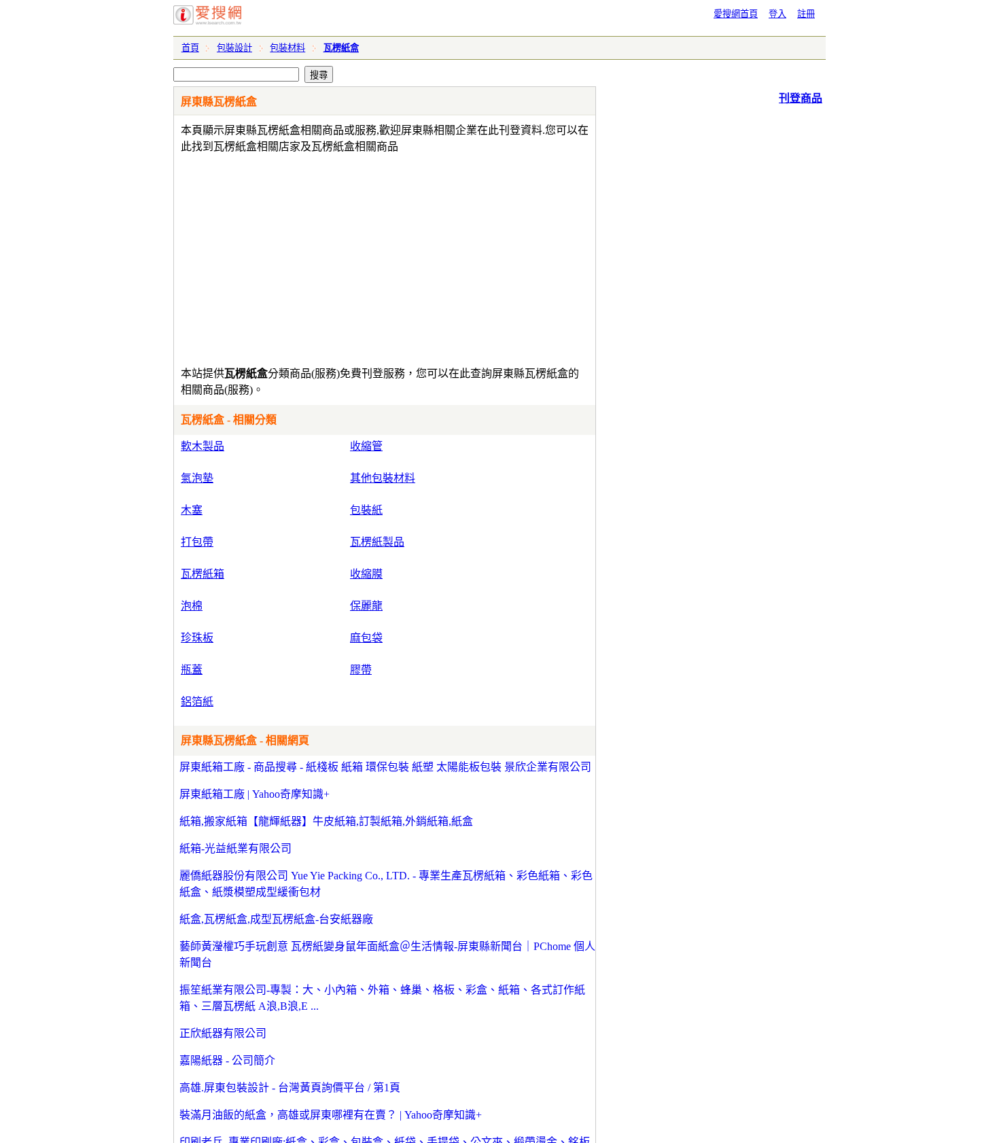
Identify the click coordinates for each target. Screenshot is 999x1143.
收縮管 (366, 446)
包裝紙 (366, 510)
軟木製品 (202, 446)
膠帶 (361, 669)
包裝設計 (234, 48)
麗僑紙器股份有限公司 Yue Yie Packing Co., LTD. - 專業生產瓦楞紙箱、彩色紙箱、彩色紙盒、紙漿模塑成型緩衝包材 (386, 884)
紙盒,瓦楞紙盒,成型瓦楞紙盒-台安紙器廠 (276, 919)
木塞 (192, 510)
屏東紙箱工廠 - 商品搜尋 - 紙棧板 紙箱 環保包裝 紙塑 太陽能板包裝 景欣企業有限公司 (385, 767)
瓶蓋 (192, 669)
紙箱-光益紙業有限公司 (235, 848)
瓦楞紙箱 (202, 574)
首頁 (190, 48)
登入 (777, 14)
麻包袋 (366, 638)
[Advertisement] (346, 257)
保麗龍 (366, 606)
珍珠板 (197, 638)
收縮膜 (366, 574)
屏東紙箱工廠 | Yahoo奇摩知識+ (254, 794)
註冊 (806, 14)
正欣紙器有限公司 (222, 1033)
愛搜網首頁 (736, 14)
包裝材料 (287, 48)
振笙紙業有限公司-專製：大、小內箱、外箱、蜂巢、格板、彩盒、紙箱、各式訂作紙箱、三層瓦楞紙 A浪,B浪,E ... (382, 998)
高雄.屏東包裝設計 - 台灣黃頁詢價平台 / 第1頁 (289, 1087)
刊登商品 (800, 98)
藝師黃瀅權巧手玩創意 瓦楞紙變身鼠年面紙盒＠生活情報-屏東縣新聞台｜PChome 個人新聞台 (387, 954)
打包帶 (197, 542)
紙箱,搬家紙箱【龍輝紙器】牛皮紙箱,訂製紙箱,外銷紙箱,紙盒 (326, 821)
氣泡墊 (197, 478)
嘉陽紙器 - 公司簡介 (227, 1060)
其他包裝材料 (382, 478)
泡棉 (192, 606)
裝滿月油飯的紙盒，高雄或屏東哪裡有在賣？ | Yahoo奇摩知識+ (330, 1115)
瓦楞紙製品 (377, 542)
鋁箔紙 (197, 701)
